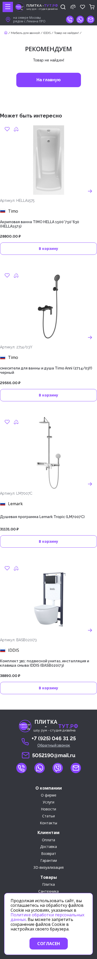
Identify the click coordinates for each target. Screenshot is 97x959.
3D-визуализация (48, 867)
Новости (48, 809)
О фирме (48, 795)
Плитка (48, 884)
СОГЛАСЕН (48, 943)
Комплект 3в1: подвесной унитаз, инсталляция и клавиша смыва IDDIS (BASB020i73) (44, 663)
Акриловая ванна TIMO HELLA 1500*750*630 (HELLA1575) (39, 224)
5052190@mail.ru (53, 755)
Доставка (48, 847)
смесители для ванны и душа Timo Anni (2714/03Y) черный (46, 370)
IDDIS (47, 33)
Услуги (48, 802)
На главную (48, 79)
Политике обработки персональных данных (47, 917)
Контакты (48, 823)
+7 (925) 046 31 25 (54, 738)
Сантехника (48, 891)
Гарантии (48, 860)
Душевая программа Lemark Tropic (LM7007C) (42, 517)
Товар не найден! (66, 33)
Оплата (48, 840)
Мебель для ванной (25, 33)
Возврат (48, 854)
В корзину (48, 248)
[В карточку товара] (90, 191)
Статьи (48, 816)
